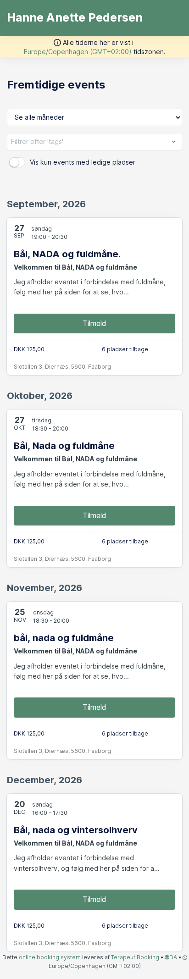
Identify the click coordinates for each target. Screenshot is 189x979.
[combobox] (94, 141)
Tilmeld (94, 323)
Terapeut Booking (135, 957)
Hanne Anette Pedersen (75, 17)
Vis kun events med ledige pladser (82, 162)
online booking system (50, 957)
